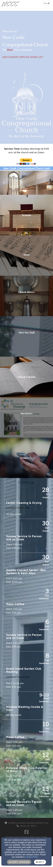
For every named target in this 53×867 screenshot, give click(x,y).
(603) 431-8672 (28, 826)
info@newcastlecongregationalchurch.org (28, 822)
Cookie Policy (31, 857)
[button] (4, 182)
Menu (47, 3)
